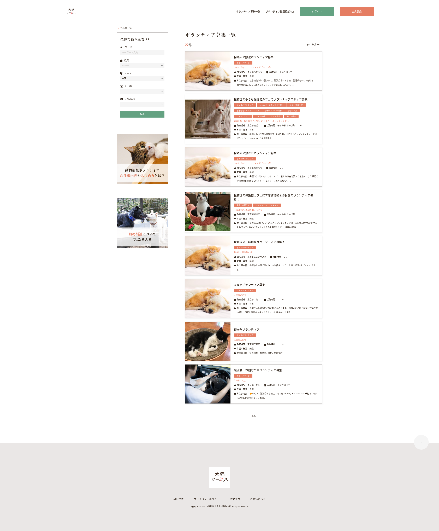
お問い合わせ (257, 499)
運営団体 (235, 499)
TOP (119, 28)
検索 (142, 114)
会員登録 (357, 11)
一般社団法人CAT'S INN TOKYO (248, 210)
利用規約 (178, 499)
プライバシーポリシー (207, 499)
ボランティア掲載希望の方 (280, 11)
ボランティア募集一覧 (248, 11)
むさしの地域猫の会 (243, 252)
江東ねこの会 (240, 295)
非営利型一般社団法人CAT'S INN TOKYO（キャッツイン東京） (262, 121)
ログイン (317, 11)
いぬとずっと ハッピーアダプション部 (252, 67)
